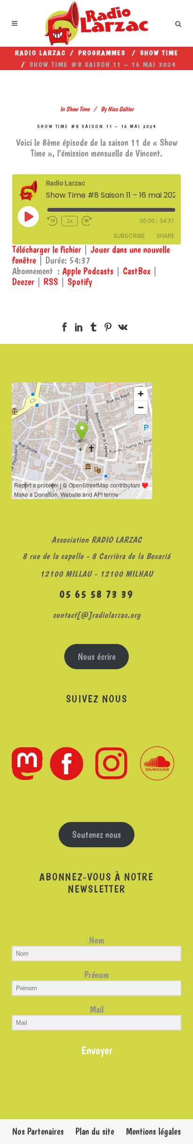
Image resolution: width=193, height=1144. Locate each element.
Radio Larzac (40, 53)
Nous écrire (97, 656)
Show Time (159, 53)
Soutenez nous (96, 834)
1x (70, 221)
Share (165, 236)
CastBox (136, 271)
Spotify (79, 281)
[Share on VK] (122, 325)
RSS (51, 281)
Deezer (23, 281)
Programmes (102, 53)
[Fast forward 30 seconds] (87, 221)
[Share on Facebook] (64, 325)
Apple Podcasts (87, 271)
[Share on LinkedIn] (78, 325)
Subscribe (129, 236)
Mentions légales (153, 1131)
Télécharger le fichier (46, 249)
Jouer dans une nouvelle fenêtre (91, 255)
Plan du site (94, 1131)
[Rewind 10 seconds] (52, 221)
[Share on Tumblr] (93, 325)
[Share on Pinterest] (108, 325)
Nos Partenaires (38, 1131)
